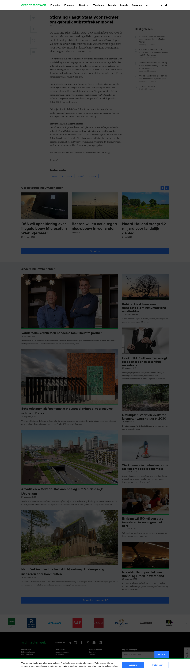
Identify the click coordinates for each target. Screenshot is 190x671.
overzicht (64, 666)
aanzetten (112, 666)
